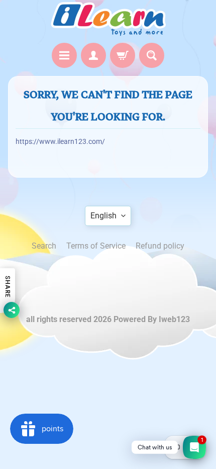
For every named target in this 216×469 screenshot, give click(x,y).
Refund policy (160, 246)
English (103, 215)
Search (44, 246)
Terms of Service (96, 246)
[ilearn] (108, 19)
